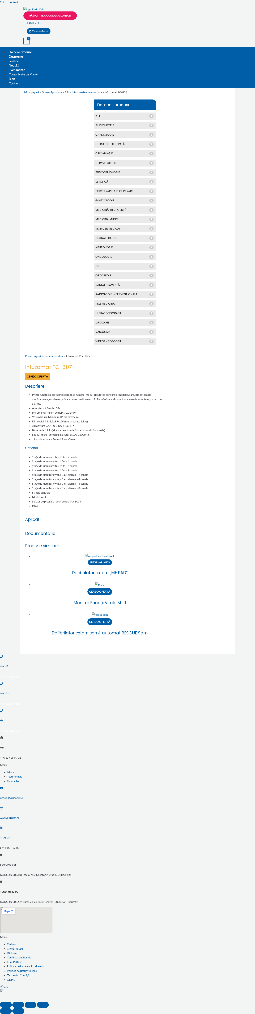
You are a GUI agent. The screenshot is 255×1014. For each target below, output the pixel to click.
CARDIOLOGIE (104, 135)
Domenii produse (20, 52)
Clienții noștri (15, 948)
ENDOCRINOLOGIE (107, 172)
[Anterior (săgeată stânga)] (6, 1011)
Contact (14, 83)
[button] (127, 765)
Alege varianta (100, 562)
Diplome (12, 953)
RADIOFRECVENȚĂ (107, 285)
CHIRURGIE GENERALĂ (110, 144)
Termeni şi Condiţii (18, 975)
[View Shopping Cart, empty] (26, 41)
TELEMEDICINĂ (105, 304)
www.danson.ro (10, 818)
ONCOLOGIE (103, 257)
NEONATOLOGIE (106, 238)
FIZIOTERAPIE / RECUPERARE (114, 191)
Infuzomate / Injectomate (87, 92)
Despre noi (16, 56)
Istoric (11, 772)
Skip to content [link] (9, 2)
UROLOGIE (102, 323)
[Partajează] (18, 1005)
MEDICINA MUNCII (107, 219)
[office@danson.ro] (1, 788)
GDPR (11, 979)
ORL (98, 266)
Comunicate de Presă (23, 74)
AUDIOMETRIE (104, 125)
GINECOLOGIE (104, 200)
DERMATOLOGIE (106, 163)
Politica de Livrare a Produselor (25, 966)
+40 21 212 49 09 (10, 730)
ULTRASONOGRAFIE (108, 313)
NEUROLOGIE (104, 247)
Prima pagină (31, 92)
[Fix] (1, 710)
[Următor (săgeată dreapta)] (18, 1011)
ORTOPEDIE (103, 275)
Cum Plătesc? (15, 961)
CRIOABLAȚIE (104, 153)
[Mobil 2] (1, 683)
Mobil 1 (4, 666)
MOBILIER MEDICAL (107, 229)
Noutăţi (14, 65)
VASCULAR (102, 332)
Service (14, 61)
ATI (67, 92)
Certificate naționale (19, 957)
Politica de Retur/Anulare (22, 970)
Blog (12, 79)
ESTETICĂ (101, 182)
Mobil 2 (4, 693)
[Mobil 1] (1, 656)
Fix (1, 720)
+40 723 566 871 (10, 676)
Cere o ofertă (37, 376)
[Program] (1, 827)
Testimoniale (14, 776)
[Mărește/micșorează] (43, 1005)
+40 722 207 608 (10, 703)
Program (5, 837)
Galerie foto (14, 781)
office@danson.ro (11, 798)
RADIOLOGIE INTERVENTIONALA (116, 294)
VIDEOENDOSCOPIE (108, 341)
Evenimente (17, 70)
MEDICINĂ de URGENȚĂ (110, 210)
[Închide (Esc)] (6, 1005)
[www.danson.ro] (1, 808)
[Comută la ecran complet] (30, 1005)
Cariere (11, 944)
